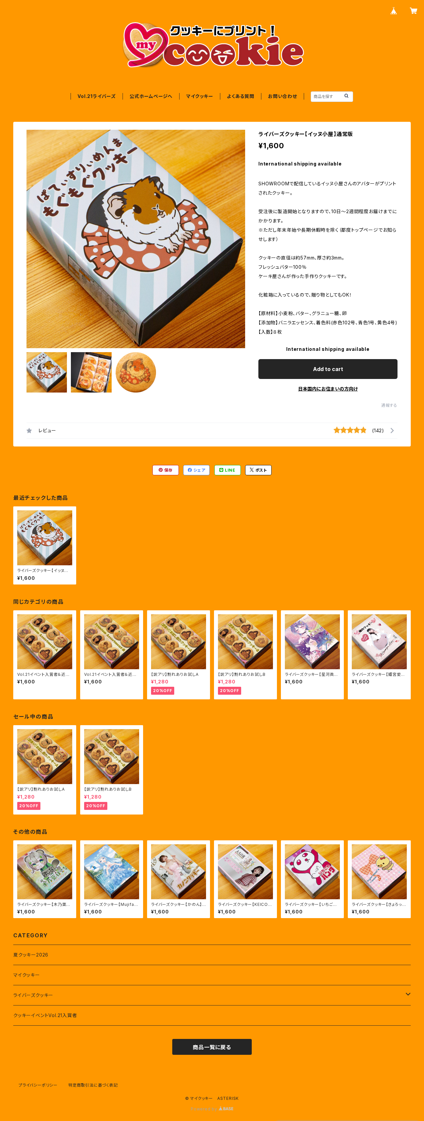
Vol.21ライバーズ (97, 96)
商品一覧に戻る (212, 1047)
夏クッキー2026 (30, 955)
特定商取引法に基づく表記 (93, 1085)
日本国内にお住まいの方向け (328, 389)
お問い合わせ (282, 96)
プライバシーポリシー (38, 1085)
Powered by (205, 1108)
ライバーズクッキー (33, 995)
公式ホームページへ (151, 96)
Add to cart (328, 369)
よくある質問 (240, 96)
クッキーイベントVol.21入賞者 (45, 1015)
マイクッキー (199, 96)
